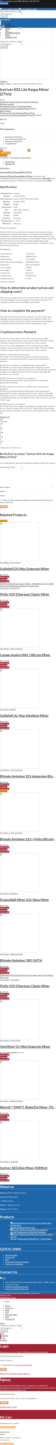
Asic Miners (15, 157)
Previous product (7, 104)
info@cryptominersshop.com (17, 1287)
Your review (5, 487)
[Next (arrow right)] (3, 1434)
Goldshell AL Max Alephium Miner (24, 715)
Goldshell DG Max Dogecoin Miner (24, 569)
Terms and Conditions (14, 1264)
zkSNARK (14, 1162)
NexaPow (14, 893)
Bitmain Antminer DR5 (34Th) (21, 960)
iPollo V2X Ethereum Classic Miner (24, 594)
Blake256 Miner (16, 954)
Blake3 (13, 709)
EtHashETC (15, 588)
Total (7, 144)
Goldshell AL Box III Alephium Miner (15, 108)
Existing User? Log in (8, 1407)
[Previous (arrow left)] (1, 1434)
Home (2, 84)
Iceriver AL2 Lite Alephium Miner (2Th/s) (16, 115)
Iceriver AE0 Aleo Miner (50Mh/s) (23, 1168)
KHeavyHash (25, 157)
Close (13, 1297)
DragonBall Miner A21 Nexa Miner (24, 900)
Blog (7, 1260)
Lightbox (3, 81)
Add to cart (5, 153)
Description (5, 168)
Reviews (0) (4, 417)
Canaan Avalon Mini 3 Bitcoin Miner (25, 655)
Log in (3, 1369)
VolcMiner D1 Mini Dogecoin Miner (25, 1046)
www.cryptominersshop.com (17, 1289)
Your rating (5, 467)
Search (4, 17)
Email (2, 495)
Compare (3, 579)
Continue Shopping (8, 1427)
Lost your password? (23, 1365)
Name (3, 491)
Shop (8, 84)
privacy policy (31, 1390)
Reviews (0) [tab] (10, 164)
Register (4, 1403)
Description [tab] (10, 162)
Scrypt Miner (15, 562)
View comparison (7, 1444)
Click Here (4, 3)
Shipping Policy (11, 1255)
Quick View (4, 581)
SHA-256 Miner (16, 649)
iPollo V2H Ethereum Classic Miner (25, 986)
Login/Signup (5, 1297)
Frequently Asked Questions (17, 1262)
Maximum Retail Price (14, 138)
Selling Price (10, 141)
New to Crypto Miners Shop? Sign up (15, 1373)
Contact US (10, 1257)
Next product (5, 111)
